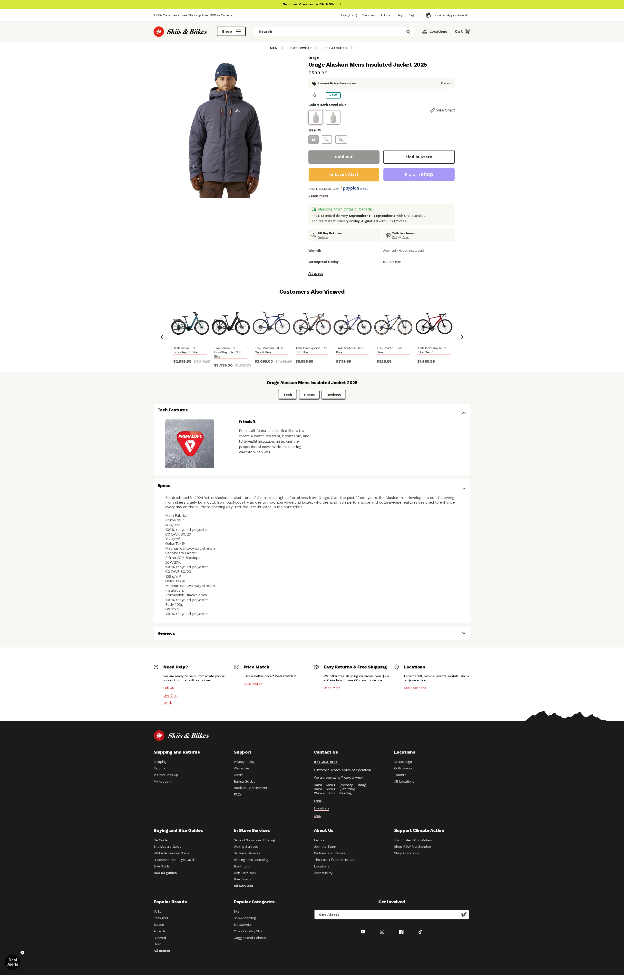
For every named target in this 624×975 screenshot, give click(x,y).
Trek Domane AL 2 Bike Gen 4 (431, 350)
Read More (332, 688)
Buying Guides (244, 781)
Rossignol (161, 918)
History (319, 840)
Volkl (157, 911)
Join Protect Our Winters (413, 840)
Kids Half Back (245, 873)
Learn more (318, 196)
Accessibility (323, 873)
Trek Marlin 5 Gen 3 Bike (391, 350)
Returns (159, 768)
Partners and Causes (329, 853)
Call (395, 237)
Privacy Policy (244, 762)
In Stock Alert (344, 174)
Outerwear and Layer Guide (174, 860)
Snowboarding (245, 918)
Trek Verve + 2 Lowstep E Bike (185, 350)
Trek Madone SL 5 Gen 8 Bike (269, 350)
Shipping (160, 762)
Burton (159, 924)
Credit (238, 775)
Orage (313, 58)
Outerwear (301, 48)
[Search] (408, 32)
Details (446, 83)
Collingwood (403, 768)
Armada (160, 931)
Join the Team (325, 846)
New (333, 95)
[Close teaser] (22, 953)
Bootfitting (242, 866)
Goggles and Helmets (250, 938)
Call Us (168, 688)
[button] (414, 15)
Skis (237, 911)
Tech (287, 395)
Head (158, 944)
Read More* (253, 684)
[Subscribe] (463, 914)
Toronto (400, 775)
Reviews (334, 395)
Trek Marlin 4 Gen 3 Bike (350, 350)
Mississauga (403, 762)
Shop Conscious (406, 853)
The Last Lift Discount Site (334, 860)
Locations (321, 808)
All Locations (404, 781)
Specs (309, 395)
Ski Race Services (247, 853)
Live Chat (170, 695)
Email (167, 703)
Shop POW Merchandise (412, 846)
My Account (163, 781)
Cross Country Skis (248, 931)
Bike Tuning (242, 879)
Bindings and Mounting (251, 860)
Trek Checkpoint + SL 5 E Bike (311, 350)
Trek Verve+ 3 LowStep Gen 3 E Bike (227, 352)
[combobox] (334, 31)
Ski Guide (160, 840)
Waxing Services (246, 846)
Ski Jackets (335, 48)
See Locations (415, 688)
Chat (405, 237)
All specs (315, 273)
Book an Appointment (250, 788)
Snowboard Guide (167, 846)
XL (341, 139)
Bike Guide (162, 866)
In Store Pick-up (166, 775)
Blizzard (160, 938)
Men (274, 48)
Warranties (242, 768)
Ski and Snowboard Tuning (254, 840)
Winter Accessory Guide (171, 853)
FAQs (238, 794)
